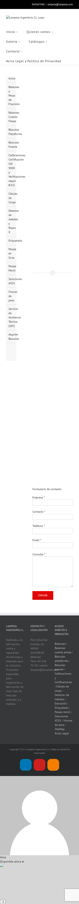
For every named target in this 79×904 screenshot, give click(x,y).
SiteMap (60, 729)
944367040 (38, 4)
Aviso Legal (62, 733)
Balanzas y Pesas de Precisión (14, 95)
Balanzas (60, 644)
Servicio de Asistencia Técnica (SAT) (15, 317)
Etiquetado (15, 240)
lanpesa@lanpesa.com (60, 4)
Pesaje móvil (62, 712)
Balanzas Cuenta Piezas (14, 117)
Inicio (12, 78)
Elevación (61, 703)
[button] (70, 60)
